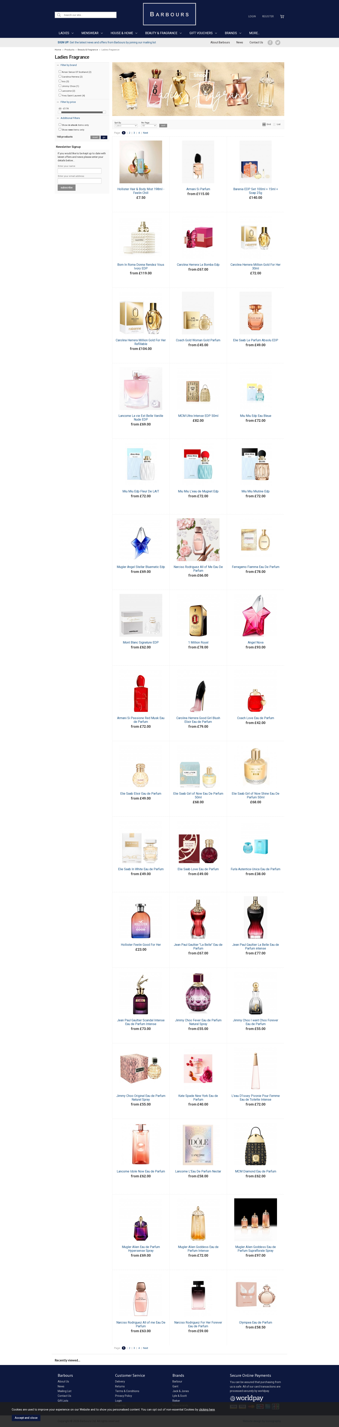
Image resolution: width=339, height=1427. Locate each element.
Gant (175, 1386)
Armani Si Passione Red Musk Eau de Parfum (140, 720)
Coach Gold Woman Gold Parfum (198, 340)
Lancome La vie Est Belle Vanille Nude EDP (140, 417)
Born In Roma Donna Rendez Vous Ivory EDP (140, 266)
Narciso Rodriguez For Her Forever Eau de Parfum (198, 1324)
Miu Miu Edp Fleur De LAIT (140, 491)
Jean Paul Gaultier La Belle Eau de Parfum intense (255, 946)
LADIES (64, 33)
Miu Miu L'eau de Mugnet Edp (198, 491)
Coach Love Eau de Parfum (255, 718)
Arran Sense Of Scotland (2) (76, 72)
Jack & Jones (180, 1391)
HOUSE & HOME (122, 33)
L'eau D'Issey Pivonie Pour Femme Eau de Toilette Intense (255, 1097)
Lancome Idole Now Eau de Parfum (141, 1171)
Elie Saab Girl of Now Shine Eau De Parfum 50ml (255, 795)
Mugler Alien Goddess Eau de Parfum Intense (198, 1249)
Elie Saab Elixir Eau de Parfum (140, 793)
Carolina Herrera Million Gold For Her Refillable (141, 342)
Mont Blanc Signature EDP (141, 642)
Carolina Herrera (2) (72, 76)
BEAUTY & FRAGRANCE (161, 33)
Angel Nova (255, 642)
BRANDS (231, 33)
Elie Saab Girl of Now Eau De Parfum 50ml (198, 795)
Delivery (120, 1381)
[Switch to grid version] (264, 124)
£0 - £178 (64, 108)
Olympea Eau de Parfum (255, 1322)
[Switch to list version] (274, 124)
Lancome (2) (68, 90)
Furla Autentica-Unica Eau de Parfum (255, 869)
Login (252, 16)
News (239, 42)
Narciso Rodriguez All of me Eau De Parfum (140, 1324)
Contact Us (256, 42)
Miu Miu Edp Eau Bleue (255, 416)
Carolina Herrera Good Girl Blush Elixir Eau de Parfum (198, 720)
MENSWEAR (89, 33)
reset (95, 137)
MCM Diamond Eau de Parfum (255, 1171)
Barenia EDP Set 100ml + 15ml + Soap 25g (255, 191)
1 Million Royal (198, 642)
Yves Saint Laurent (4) (73, 95)
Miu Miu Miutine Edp (255, 491)
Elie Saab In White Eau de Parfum (141, 869)
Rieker (176, 1400)
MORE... (254, 33)
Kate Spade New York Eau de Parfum (198, 1097)
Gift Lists (63, 1400)
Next (145, 132)
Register (268, 16)
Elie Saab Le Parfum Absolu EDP (255, 340)
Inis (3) (65, 81)
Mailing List (64, 1391)
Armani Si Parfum (198, 189)
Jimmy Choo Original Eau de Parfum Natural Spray (140, 1097)
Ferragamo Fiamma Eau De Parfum (255, 567)
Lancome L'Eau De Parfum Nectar (198, 1171)
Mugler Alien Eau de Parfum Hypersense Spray (141, 1249)
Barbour (177, 1381)
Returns (120, 1386)
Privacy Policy (123, 1395)
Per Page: (145, 122)
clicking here (207, 1409)
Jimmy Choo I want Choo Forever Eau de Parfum (255, 1022)
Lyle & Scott (179, 1395)
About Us (63, 1381)
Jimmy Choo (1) (70, 86)
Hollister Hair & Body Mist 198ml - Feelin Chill (140, 191)
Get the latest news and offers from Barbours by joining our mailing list (107, 42)
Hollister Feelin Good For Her (141, 945)
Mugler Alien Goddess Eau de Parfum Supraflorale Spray (255, 1249)
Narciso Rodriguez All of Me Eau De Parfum (198, 568)
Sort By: (118, 122)
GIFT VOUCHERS (201, 33)
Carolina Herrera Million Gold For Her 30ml (256, 266)
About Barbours (220, 42)
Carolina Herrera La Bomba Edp (198, 265)
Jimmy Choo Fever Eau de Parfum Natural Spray (198, 1022)
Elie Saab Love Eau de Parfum (198, 869)
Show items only (75, 125)
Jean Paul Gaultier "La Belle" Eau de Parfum (198, 946)
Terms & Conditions (127, 1391)
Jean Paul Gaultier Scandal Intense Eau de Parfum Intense (141, 1022)
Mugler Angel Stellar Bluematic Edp (141, 567)
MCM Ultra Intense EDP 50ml (198, 416)
